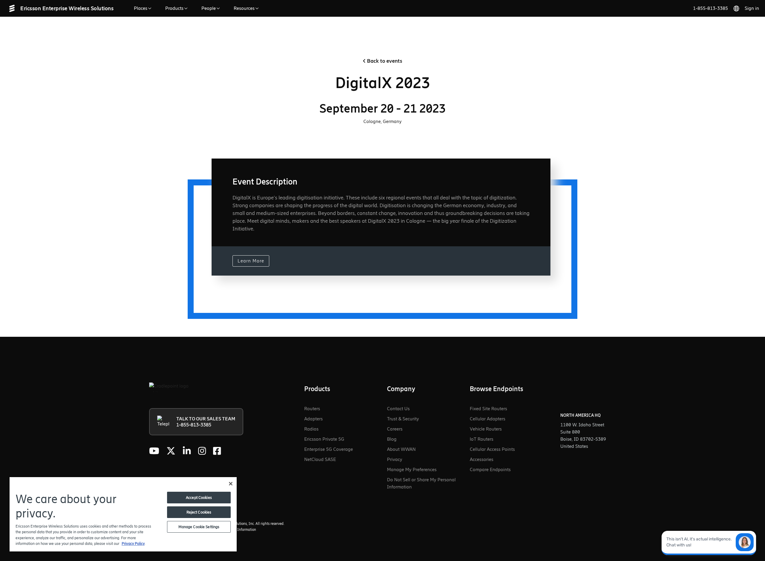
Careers (395, 429)
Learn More (251, 261)
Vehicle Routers (486, 429)
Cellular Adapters (487, 419)
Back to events (384, 61)
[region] (123, 514)
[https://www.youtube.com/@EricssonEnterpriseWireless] (154, 450)
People (208, 8)
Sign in (752, 8)
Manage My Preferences (412, 469)
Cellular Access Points (492, 449)
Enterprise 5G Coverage (328, 449)
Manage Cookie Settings (199, 527)
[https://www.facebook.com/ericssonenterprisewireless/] (217, 450)
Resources (244, 8)
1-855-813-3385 (710, 8)
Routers (312, 408)
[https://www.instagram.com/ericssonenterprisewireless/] (202, 450)
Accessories (481, 459)
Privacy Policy (133, 543)
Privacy (394, 459)
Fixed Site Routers (488, 408)
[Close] (230, 483)
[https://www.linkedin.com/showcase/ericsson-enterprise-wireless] (187, 450)
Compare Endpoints (490, 469)
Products (174, 8)
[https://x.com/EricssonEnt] (170, 450)
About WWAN (401, 449)
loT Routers (481, 439)
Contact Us (398, 408)
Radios (311, 429)
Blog (392, 439)
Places (140, 8)
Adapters (313, 419)
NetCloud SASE (320, 459)
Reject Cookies (199, 512)
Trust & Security (403, 419)
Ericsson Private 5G (324, 439)
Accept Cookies (199, 497)
